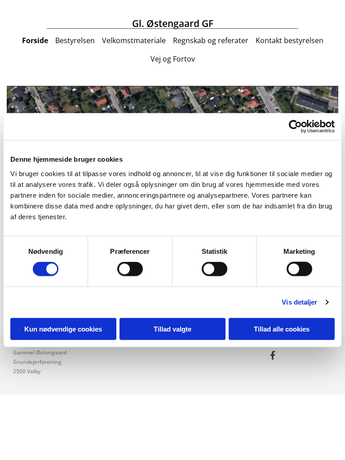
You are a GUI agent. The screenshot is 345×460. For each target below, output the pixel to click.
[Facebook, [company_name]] (272, 355)
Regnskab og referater (210, 40)
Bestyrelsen (75, 40)
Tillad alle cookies (282, 328)
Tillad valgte (172, 328)
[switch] (130, 269)
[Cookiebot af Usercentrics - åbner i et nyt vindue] (295, 126)
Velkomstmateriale (134, 40)
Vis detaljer (299, 302)
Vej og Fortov (172, 59)
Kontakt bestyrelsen (289, 40)
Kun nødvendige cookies (63, 328)
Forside (35, 40)
